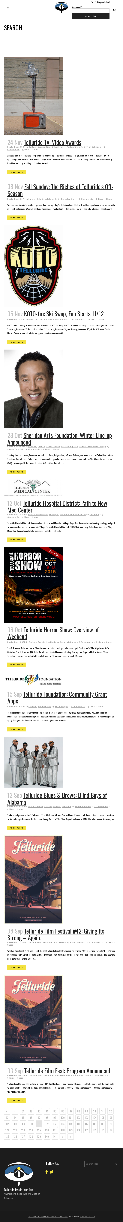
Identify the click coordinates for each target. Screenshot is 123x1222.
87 (70, 1111)
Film (48, 147)
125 (39, 1130)
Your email (77, 6)
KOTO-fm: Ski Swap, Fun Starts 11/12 (64, 313)
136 (15, 1136)
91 (102, 1111)
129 (71, 1130)
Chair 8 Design (87, 1217)
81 (23, 1111)
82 (31, 1111)
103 (86, 1118)
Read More (17, 172)
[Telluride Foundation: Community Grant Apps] (41, 679)
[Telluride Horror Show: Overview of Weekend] (41, 585)
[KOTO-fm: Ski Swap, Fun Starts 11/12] (41, 266)
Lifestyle (46, 199)
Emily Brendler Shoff (65, 199)
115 (70, 1124)
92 (110, 1111)
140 (47, 1136)
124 (31, 1130)
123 (23, 1130)
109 (23, 1124)
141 (55, 1136)
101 (70, 1118)
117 (86, 1124)
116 (78, 1124)
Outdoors (44, 319)
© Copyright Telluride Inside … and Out (48, 1217)
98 (46, 1118)
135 (7, 1136)
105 (102, 1118)
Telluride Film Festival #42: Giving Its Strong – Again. (55, 934)
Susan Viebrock (61, 319)
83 (39, 1111)
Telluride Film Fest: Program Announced (67, 1070)
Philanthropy (44, 706)
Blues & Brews (35, 806)
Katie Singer (61, 706)
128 (63, 1130)
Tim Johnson (94, 147)
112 (47, 1124)
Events (41, 147)
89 (86, 1111)
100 (63, 1118)
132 (94, 1130)
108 (15, 1124)
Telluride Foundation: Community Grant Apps (57, 697)
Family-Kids (34, 199)
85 (54, 1111)
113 (55, 1124)
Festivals (51, 642)
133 (102, 1130)
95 (23, 1118)
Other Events (59, 147)
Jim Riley (94, 514)
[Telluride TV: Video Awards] (41, 96)
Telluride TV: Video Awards (52, 142)
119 (102, 1124)
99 (54, 1118)
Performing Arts (75, 147)
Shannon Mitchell (80, 1075)
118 (94, 1124)
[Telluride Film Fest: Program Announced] (41, 1019)
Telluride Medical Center (73, 514)
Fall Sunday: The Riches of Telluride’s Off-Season (60, 190)
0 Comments (86, 199)
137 (23, 1136)
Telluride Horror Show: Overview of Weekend (53, 633)
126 (47, 1130)
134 (110, 1130)
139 (39, 1136)
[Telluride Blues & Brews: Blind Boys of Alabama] (41, 762)
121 (7, 1130)
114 (62, 1124)
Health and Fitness (38, 514)
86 (62, 1111)
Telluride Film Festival (54, 942)
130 (79, 1130)
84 (46, 1111)
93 (7, 1118)
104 (94, 1118)
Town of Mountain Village (92, 446)
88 (78, 1111)
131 (86, 1130)
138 (31, 1136)
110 (31, 1124)
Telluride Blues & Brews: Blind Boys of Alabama (57, 798)
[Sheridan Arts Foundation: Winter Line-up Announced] (41, 389)
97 (39, 1118)
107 (7, 1124)
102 (79, 1118)
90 (94, 1111)
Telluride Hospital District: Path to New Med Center (57, 506)
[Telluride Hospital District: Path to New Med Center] (41, 487)
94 (15, 1118)
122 (15, 1130)
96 (31, 1118)
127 (55, 1130)
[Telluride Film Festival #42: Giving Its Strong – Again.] (41, 879)
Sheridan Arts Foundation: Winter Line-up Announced (59, 438)
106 (110, 1118)
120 (110, 1124)
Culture (32, 147)
